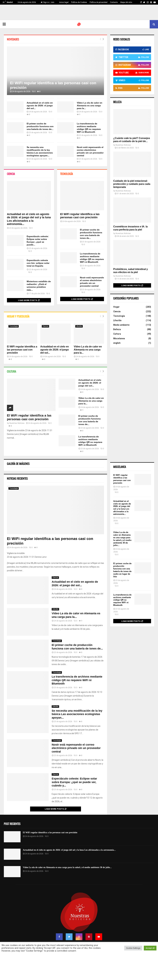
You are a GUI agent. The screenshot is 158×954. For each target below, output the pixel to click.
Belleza (117, 329)
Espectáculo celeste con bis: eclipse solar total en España (38, 263)
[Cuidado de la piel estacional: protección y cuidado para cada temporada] (132, 164)
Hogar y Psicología (18, 316)
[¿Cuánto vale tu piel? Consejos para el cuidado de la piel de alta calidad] (132, 121)
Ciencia (11, 174)
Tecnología (66, 174)
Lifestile (79, 326)
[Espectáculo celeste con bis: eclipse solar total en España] (15, 264)
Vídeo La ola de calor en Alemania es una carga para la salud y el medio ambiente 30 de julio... (122, 538)
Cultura (11, 371)
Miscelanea (119, 338)
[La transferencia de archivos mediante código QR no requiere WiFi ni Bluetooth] (65, 127)
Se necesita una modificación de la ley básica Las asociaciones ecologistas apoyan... (77, 714)
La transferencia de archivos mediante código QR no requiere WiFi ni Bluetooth (77, 680)
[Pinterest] (88, 936)
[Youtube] (98, 936)
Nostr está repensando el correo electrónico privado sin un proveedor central (76, 748)
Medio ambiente (121, 325)
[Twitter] (69, 936)
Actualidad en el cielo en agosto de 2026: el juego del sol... (40, 106)
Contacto (114, 2)
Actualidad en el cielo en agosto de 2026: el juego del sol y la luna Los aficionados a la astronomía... (29, 219)
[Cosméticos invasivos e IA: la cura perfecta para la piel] (132, 210)
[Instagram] (79, 936)
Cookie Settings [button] (133, 948)
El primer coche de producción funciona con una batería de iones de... (40, 126)
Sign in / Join (48, 2)
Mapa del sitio (126, 2)
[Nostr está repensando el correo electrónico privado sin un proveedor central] (65, 151)
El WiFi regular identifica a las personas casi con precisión (80, 216)
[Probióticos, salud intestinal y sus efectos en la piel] (132, 252)
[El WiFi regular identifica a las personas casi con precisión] (55, 70)
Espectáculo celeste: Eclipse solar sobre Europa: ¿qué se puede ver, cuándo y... (74, 782)
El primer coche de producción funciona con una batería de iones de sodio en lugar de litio (122, 570)
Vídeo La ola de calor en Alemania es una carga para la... (89, 106)
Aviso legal (64, 2)
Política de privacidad (98, 2)
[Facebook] (59, 936)
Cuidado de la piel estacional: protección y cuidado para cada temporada (131, 184)
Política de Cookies (79, 2)
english (117, 343)
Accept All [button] (150, 948)
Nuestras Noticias (17, 423)
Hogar (116, 307)
